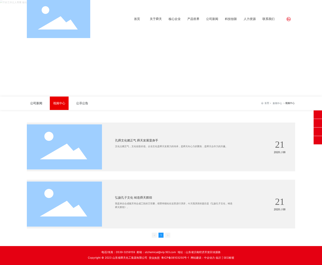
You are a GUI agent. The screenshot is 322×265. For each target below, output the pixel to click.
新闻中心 (277, 103)
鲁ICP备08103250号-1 (175, 257)
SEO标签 (229, 257)
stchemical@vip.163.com (160, 252)
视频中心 (59, 103)
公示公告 (82, 103)
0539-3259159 (125, 252)
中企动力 (209, 257)
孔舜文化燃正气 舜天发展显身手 (136, 140)
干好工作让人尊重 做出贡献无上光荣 (161, 52)
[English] (289, 19)
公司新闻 (36, 103)
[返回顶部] (318, 140)
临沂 (218, 257)
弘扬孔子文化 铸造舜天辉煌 (133, 197)
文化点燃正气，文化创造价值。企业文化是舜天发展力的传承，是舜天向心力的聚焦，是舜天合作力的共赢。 (171, 146)
